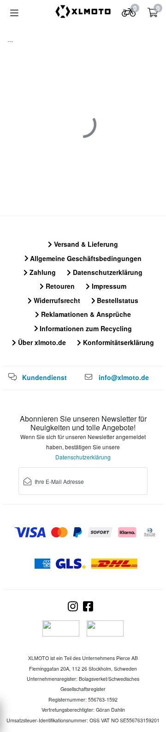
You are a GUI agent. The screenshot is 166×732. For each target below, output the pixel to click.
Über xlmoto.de (41, 342)
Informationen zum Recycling (85, 328)
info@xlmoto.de (124, 377)
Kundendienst (44, 377)
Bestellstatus (116, 300)
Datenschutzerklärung (106, 272)
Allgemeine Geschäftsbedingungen (85, 258)
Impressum (108, 286)
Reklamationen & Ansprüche (85, 314)
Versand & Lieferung (85, 244)
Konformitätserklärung (117, 342)
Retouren (59, 286)
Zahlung (42, 272)
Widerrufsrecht (56, 300)
